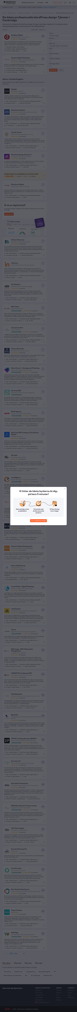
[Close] (65, 488)
